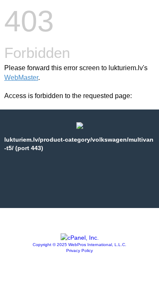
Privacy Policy (79, 250)
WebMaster (21, 77)
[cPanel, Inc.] (80, 237)
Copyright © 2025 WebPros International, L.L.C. (79, 244)
